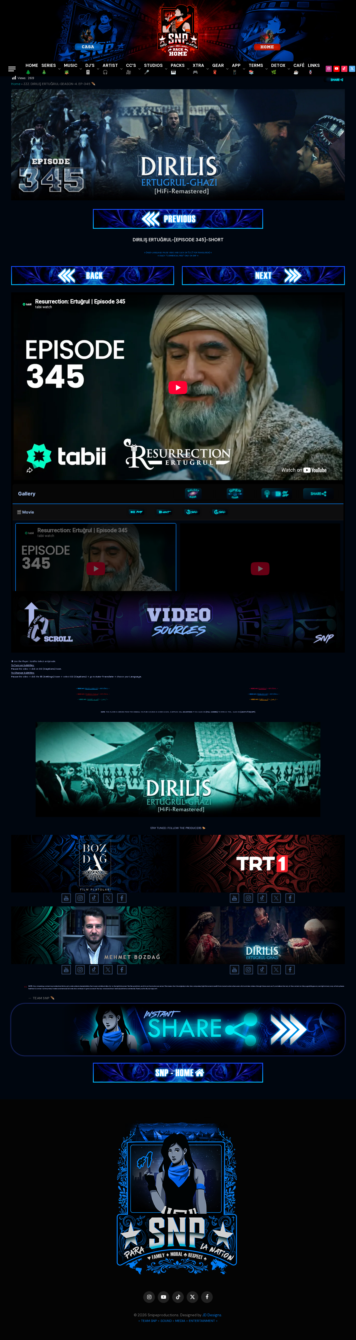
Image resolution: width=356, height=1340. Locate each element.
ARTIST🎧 (110, 69)
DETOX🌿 (278, 69)
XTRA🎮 (198, 69)
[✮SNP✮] (178, 30)
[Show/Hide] (235, 493)
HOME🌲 (32, 69)
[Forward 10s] (220, 512)
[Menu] (12, 69)
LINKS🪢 (314, 69)
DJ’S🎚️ (90, 69)
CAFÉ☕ (299, 69)
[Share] (318, 493)
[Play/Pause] (136, 512)
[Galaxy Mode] (193, 493)
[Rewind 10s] (192, 512)
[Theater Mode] (276, 493)
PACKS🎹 (178, 69)
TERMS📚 (256, 69)
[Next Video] (164, 512)
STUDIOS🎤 (153, 69)
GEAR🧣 (218, 69)
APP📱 (236, 69)
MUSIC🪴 (70, 69)
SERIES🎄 (48, 69)
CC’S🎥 (131, 69)
